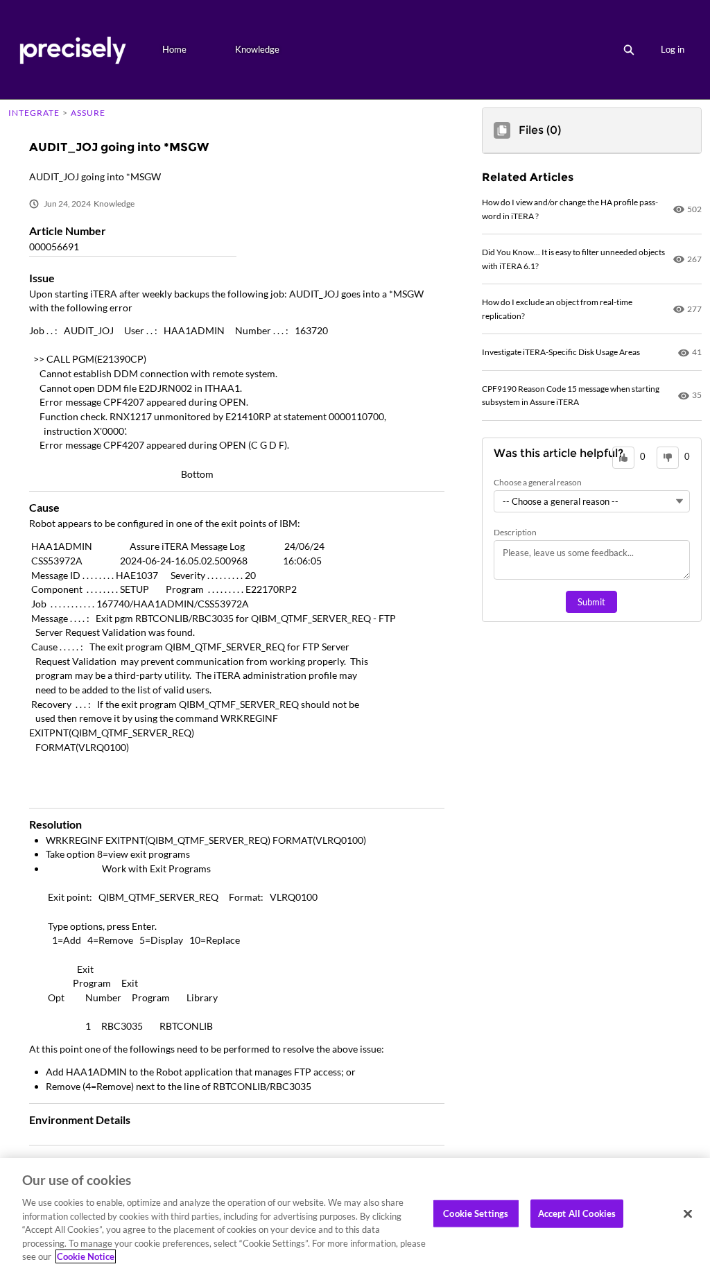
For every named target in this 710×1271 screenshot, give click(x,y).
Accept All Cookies (577, 1212)
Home (174, 49)
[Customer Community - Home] (72, 50)
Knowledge (257, 49)
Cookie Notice (85, 1256)
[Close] (688, 1213)
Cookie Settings (475, 1212)
